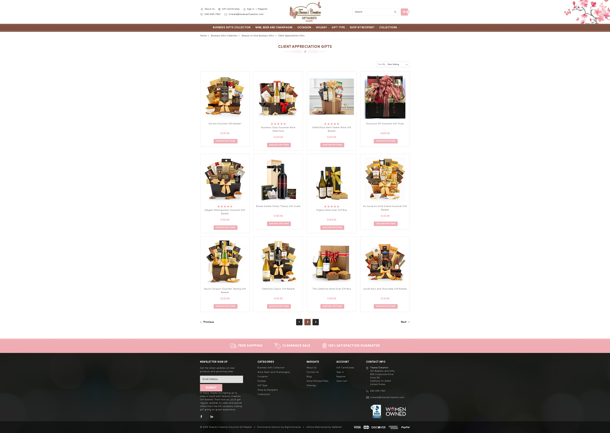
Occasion (304, 27)
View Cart (341, 381)
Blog (309, 376)
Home (203, 36)
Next (404, 322)
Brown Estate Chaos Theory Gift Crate (278, 206)
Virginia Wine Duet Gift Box (331, 210)
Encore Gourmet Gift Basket (225, 124)
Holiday (321, 27)
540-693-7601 (212, 14)
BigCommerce (293, 427)
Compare (223, 100)
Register (263, 9)
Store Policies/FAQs (318, 381)
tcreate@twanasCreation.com (246, 14)
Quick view (225, 93)
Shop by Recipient (362, 27)
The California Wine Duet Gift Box (331, 289)
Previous (208, 322)
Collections (388, 27)
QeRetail (337, 427)
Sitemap (311, 385)
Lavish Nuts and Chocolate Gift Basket (385, 289)
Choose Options (225, 141)
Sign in (250, 9)
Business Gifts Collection (232, 27)
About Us (210, 9)
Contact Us (313, 372)
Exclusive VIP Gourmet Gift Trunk (385, 124)
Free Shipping (250, 345)
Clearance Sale (296, 345)
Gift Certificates (231, 9)
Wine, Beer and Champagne (274, 27)
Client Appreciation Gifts (291, 36)
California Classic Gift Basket (278, 289)
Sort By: (382, 64)
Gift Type (338, 27)
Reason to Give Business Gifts (258, 36)
